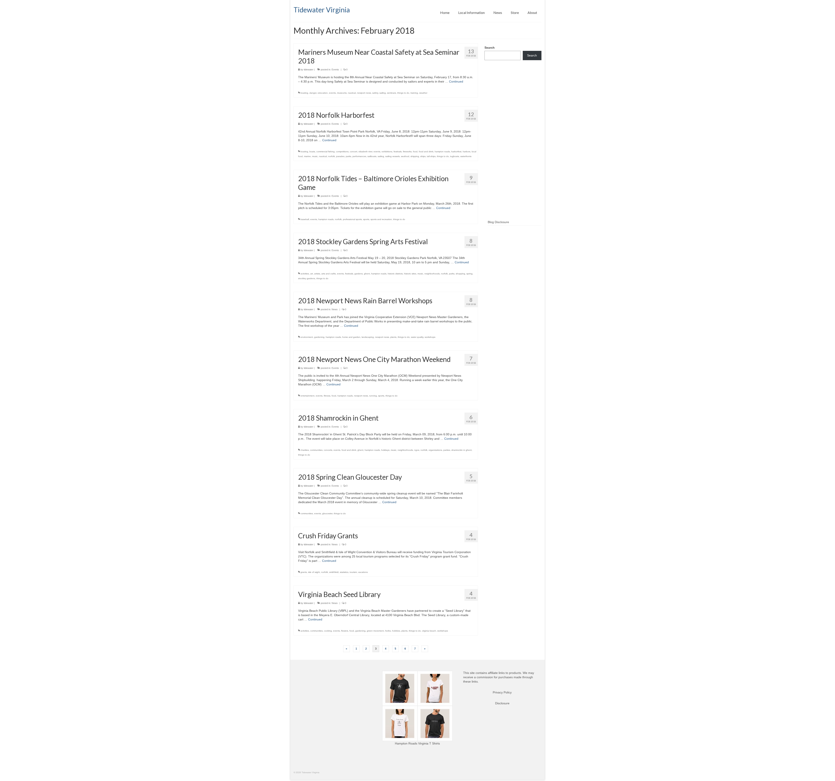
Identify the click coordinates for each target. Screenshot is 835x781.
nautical (352, 93)
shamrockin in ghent (461, 450)
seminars (391, 93)
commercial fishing (325, 151)
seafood (405, 156)
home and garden (351, 337)
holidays (385, 450)
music (315, 156)
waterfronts (465, 156)
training (414, 93)
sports (366, 219)
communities (316, 450)
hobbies (396, 631)
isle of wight (314, 572)
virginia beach (429, 631)
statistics (344, 572)
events (332, 93)
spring (469, 273)
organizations (435, 450)
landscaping (368, 337)
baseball (305, 219)
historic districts (395, 273)
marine (307, 156)
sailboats (371, 156)
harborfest (456, 151)
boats (312, 151)
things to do (403, 93)
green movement (375, 631)
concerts (328, 450)
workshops (430, 337)
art (311, 273)
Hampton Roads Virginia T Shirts (417, 743)
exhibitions (387, 151)
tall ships (431, 156)
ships (423, 156)
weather (423, 93)
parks (348, 156)
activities (305, 273)
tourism (353, 572)
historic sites (410, 273)
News (335, 309)
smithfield (334, 572)
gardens (358, 273)
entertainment (307, 396)
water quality (417, 337)
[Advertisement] (513, 147)
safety (375, 93)
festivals (398, 151)
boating (304, 93)
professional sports (352, 219)
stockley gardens (306, 278)
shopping (460, 273)
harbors (466, 151)
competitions (342, 151)
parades (340, 156)
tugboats (454, 156)
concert (353, 151)
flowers (344, 631)
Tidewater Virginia (322, 9)
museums (342, 93)
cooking (328, 631)
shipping (415, 156)
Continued (456, 81)
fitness (327, 396)
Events (335, 69)
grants (304, 572)
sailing (382, 93)
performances (359, 156)
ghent (367, 273)
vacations (363, 572)
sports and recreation (381, 219)
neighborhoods (432, 273)
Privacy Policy (502, 692)
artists (317, 273)
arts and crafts (328, 273)
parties (446, 450)
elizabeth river (365, 151)
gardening (319, 337)
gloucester (327, 513)
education (323, 93)
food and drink (426, 151)
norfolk (331, 156)
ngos (416, 450)
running (373, 396)
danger (312, 93)
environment (307, 337)
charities (305, 450)
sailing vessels (392, 156)
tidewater (308, 69)
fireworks (407, 151)
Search (489, 47)
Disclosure (502, 703)
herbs (388, 631)
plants (393, 337)
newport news (364, 93)
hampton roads (442, 151)
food (415, 151)
